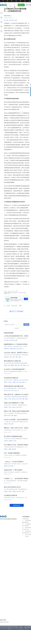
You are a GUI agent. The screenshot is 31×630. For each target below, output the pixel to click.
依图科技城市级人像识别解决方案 (13, 386)
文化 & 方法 (8, 390)
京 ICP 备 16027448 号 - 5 (21, 628)
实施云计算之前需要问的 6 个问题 (14, 403)
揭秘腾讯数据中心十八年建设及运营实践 (15, 344)
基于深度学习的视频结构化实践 (13, 436)
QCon (7, 440)
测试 (9, 365)
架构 (16, 20)
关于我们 (23, 519)
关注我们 (23, 533)
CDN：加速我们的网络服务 (12, 453)
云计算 (6, 20)
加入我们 (23, 530)
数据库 (12, 365)
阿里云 (20, 357)
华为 (12, 390)
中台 (28, 365)
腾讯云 (24, 365)
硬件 (19, 365)
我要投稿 (23, 523)
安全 (6, 365)
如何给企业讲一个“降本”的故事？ (13, 470)
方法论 (15, 440)
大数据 (11, 348)
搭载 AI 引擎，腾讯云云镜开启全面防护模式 (16, 411)
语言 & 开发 (11, 20)
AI (22, 348)
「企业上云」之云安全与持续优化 (13, 461)
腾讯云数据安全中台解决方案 (12, 361)
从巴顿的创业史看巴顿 (10, 495)
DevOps (7, 348)
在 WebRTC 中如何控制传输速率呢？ (15, 369)
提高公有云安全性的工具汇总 (12, 487)
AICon (15, 390)
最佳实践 (11, 440)
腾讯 (15, 348)
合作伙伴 (23, 526)
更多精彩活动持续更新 (4, 622)
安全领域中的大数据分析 (11, 378)
